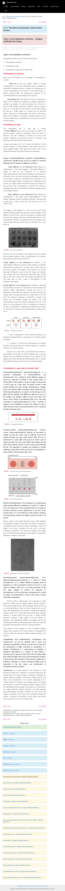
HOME (6, 6)
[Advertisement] (56, 40)
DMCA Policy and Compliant (41, 886)
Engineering (31, 6)
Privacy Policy (20, 886)
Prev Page (7, 22)
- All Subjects (9, 733)
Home (3, 16)
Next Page (42, 22)
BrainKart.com (11, 2)
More (6, 10)
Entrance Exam (54, 6)
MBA (38, 6)
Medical (24, 6)
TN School (45, 6)
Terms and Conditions (29, 886)
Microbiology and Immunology (16, 16)
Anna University (15, 6)
